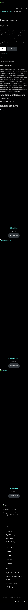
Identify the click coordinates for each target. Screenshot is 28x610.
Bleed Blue (14, 228)
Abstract (8, 11)
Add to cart (12, 48)
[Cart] (26, 8)
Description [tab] (4, 58)
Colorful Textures (14, 358)
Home (2, 11)
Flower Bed (14, 488)
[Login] (21, 8)
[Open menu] (17, 9)
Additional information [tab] (7, 61)
